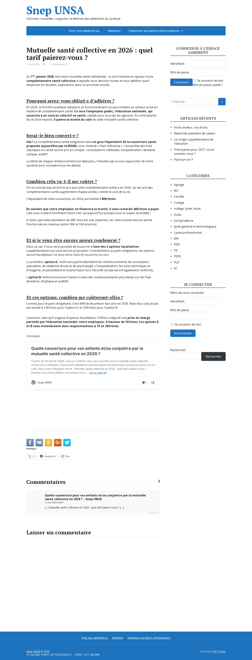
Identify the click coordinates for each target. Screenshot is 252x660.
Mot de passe (179, 72)
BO (44, 64)
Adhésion (114, 31)
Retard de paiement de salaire (194, 133)
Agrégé (179, 185)
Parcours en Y (183, 159)
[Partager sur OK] (48, 442)
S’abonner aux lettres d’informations (154, 31)
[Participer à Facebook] (30, 442)
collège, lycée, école (187, 209)
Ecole (177, 215)
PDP (177, 244)
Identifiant (177, 64)
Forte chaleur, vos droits (191, 127)
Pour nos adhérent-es (84, 31)
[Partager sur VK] (39, 442)
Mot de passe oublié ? (208, 85)
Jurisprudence (183, 221)
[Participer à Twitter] (67, 442)
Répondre (153, 512)
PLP (176, 262)
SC (175, 268)
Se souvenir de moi (210, 81)
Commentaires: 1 (59, 64)
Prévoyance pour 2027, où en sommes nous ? (194, 152)
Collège (179, 203)
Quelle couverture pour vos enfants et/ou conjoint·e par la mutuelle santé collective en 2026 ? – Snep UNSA (95, 497)
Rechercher (178, 350)
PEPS (177, 256)
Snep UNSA (55, 10)
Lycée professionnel (188, 233)
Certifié (179, 197)
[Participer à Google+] (57, 442)
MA (176, 238)
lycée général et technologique (195, 226)
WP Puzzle (219, 651)
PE (175, 250)
